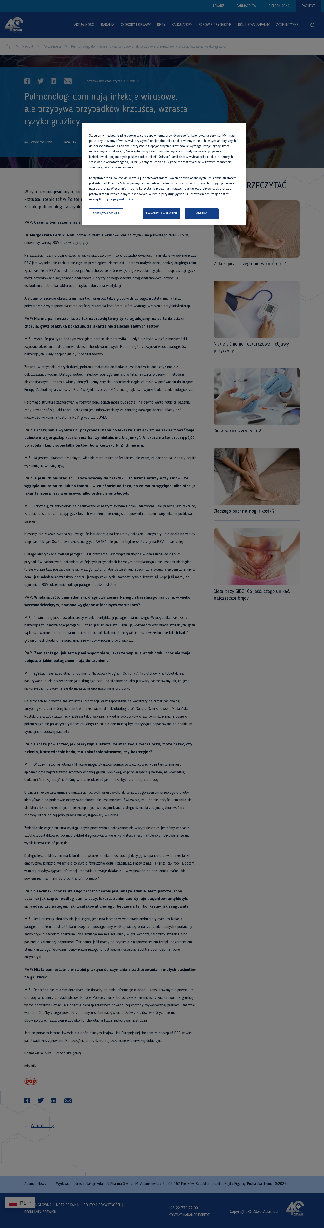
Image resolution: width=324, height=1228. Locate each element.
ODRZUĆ (201, 213)
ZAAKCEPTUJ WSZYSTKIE (161, 213)
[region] (164, 174)
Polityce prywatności (116, 199)
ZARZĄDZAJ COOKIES (106, 213)
